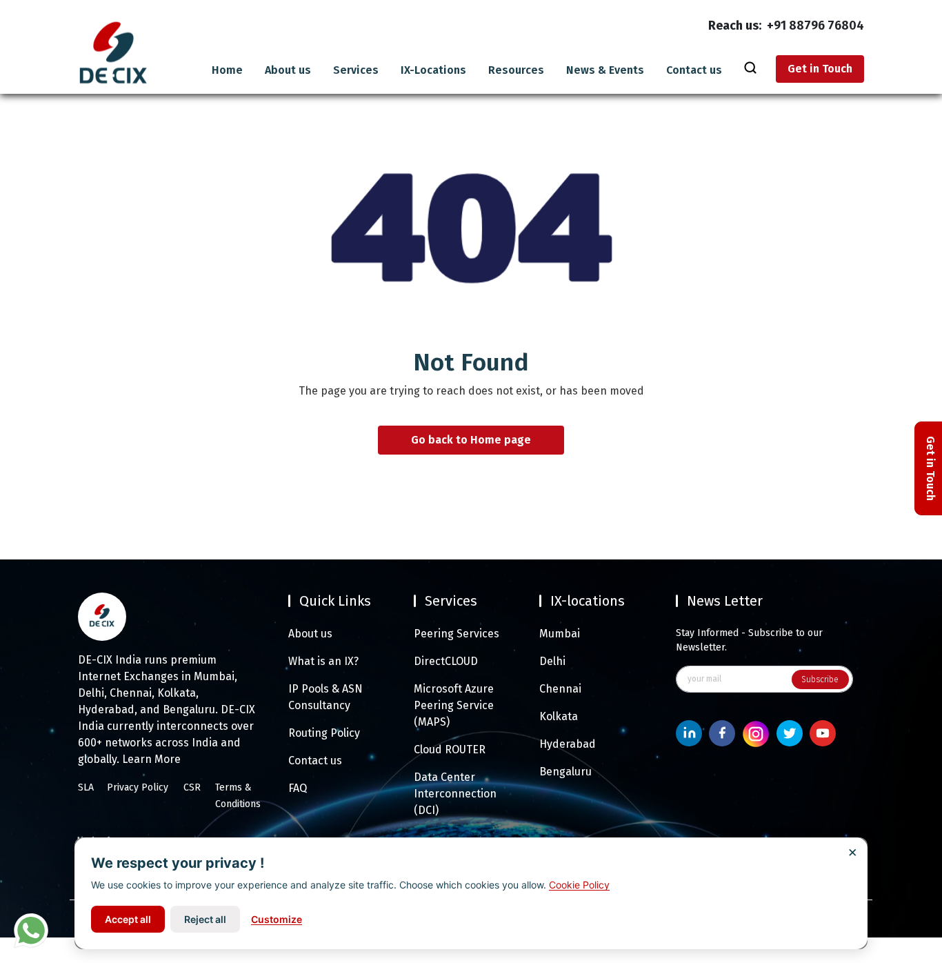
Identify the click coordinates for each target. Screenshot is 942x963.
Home (227, 70)
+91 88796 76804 (815, 25)
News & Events (605, 70)
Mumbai (559, 633)
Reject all (205, 919)
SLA (86, 787)
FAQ (297, 788)
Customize (276, 919)
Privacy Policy (137, 787)
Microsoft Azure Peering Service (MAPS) (454, 705)
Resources (516, 70)
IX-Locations (433, 70)
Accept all (128, 919)
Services (356, 70)
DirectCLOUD (446, 661)
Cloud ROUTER (449, 749)
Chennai (560, 688)
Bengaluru (565, 771)
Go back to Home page (471, 440)
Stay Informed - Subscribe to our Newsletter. (749, 640)
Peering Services (456, 633)
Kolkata (558, 716)
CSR (192, 787)
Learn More (151, 759)
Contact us (694, 70)
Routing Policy (324, 732)
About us (288, 70)
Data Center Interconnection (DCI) (455, 794)
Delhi (552, 661)
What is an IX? (323, 661)
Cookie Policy (579, 885)
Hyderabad (567, 744)
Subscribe (820, 679)
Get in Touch (820, 68)
